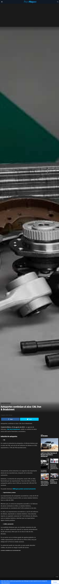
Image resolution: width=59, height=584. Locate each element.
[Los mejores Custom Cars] (45, 464)
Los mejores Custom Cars (44, 471)
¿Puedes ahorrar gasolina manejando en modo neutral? (54, 481)
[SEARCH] (57, 2)
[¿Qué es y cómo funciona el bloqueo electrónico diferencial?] (49, 444)
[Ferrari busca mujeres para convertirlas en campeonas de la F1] (54, 461)
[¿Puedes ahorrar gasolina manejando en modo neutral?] (54, 475)
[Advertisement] (30, 15)
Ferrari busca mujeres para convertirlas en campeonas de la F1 (54, 467)
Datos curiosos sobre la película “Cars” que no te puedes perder (45, 483)
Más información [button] (5, 582)
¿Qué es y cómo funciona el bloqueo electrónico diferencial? (49, 454)
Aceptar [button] (55, 582)
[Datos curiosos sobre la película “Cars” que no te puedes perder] (45, 476)
